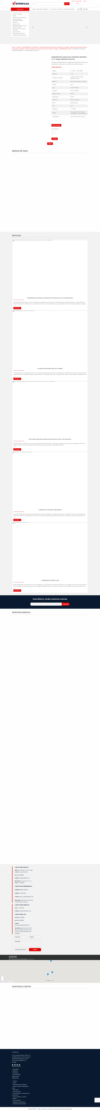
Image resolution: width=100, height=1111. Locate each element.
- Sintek (14, 1083)
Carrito (85, 1)
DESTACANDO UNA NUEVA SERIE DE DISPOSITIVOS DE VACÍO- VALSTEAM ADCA (50, 439)
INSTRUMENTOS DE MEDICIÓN (31, 47)
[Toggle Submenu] (27, 14)
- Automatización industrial (19, 1103)
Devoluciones (15, 1076)
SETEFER (34, 1109)
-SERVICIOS (15, 1071)
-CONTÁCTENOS (16, 1074)
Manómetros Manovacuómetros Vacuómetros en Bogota (54, 47)
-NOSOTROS (15, 1069)
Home (33, 9)
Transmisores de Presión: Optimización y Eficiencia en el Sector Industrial (50, 298)
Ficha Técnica (56, 125)
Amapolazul (69, 1109)
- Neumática (15, 1090)
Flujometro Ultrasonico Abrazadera (50, 510)
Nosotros (39, 9)
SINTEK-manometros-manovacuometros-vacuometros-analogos (41, 49)
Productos (20, 9)
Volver (50, 143)
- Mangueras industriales (18, 1102)
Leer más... (17, 308)
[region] (59, 27)
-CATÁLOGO (15, 1073)
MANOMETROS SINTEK (65, 49)
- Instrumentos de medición (19, 1084)
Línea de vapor (17, 1091)
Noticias (59, 9)
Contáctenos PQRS (68, 9)
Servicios (45, 9)
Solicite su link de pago (76, 1)
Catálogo (54, 9)
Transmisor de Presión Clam (50, 580)
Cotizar (77, 3)
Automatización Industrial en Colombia (50, 368)
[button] (33, 27)
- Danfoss (14, 1081)
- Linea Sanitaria (16, 1100)
